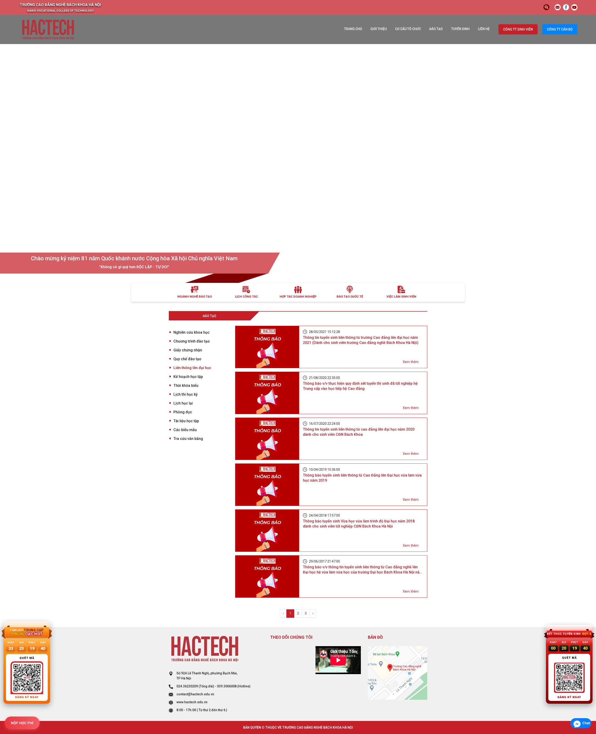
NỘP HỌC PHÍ (22, 723)
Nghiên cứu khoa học (191, 332)
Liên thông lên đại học (192, 368)
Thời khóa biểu (185, 385)
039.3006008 (227, 686)
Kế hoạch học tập (188, 376)
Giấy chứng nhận (187, 350)
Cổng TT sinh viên (518, 29)
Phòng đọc (182, 412)
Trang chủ (353, 29)
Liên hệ (484, 29)
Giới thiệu (378, 29)
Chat (586, 723)
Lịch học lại (183, 403)
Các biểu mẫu (185, 430)
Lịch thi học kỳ (185, 394)
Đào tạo (436, 29)
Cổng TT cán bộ (560, 29)
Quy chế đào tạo (187, 359)
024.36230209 (187, 686)
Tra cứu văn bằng (188, 438)
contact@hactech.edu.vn (195, 694)
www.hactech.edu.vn (191, 702)
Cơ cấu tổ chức (408, 29)
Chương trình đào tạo (191, 341)
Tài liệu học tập (186, 421)
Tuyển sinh (460, 29)
